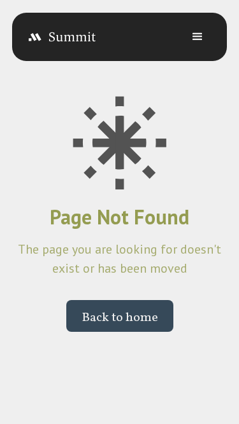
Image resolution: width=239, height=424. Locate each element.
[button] (197, 37)
